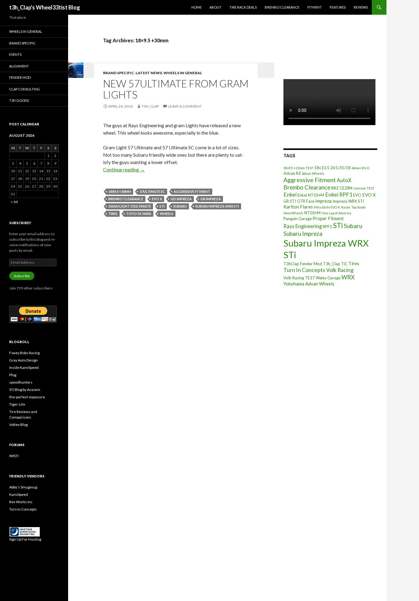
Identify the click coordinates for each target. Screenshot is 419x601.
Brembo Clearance (282, 7)
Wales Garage (328, 277)
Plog (12, 375)
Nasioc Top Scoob (353, 207)
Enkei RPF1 (338, 194)
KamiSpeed (18, 494)
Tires (112, 214)
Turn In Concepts (304, 269)
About (215, 7)
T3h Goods (19, 100)
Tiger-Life (17, 404)
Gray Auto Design (23, 360)
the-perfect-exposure (27, 397)
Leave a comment (185, 106)
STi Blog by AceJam (24, 389)
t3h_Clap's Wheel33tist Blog (44, 7)
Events (15, 54)
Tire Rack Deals (243, 7)
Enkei (290, 194)
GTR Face (305, 201)
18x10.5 (321, 167)
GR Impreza (210, 199)
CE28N (346, 188)
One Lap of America (336, 213)
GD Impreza (181, 199)
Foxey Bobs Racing (24, 352)
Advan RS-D (360, 168)
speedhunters (21, 382)
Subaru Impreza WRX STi (217, 206)
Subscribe (22, 276)
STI (162, 206)
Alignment (19, 66)
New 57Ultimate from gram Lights (175, 89)
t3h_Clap (150, 106)
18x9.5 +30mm (119, 191)
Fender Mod (20, 77)
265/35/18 (340, 167)
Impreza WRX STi (348, 201)
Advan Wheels (313, 173)
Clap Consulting (24, 89)
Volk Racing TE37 (299, 277)
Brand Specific (118, 73)
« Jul (14, 201)
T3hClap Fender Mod (302, 263)
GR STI (289, 201)
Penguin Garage (297, 218)
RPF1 (327, 226)
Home (196, 7)
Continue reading (124, 169)
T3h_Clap (331, 263)
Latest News (149, 73)
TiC (344, 263)
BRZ (335, 188)
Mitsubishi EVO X (327, 207)
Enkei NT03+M (311, 195)
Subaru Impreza (302, 233)
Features (338, 7)
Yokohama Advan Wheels (308, 283)
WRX (348, 277)
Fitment (314, 7)
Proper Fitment (328, 218)
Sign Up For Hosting (25, 539)
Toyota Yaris (138, 214)
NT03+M (312, 212)
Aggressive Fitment (192, 191)
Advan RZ (292, 173)
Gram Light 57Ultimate (129, 206)
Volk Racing (340, 269)
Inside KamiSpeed (24, 367)
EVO (357, 195)
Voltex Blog (18, 424)
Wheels (166, 214)
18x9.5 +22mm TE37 (298, 168)
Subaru (180, 206)
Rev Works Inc (21, 502)
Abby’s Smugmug (23, 487)
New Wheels (293, 213)
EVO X (157, 199)
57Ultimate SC (152, 191)
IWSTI (14, 456)
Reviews (361, 7)
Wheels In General (182, 73)
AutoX (344, 180)
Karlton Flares (298, 206)
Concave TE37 (363, 188)
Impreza (323, 201)
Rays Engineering (302, 226)
